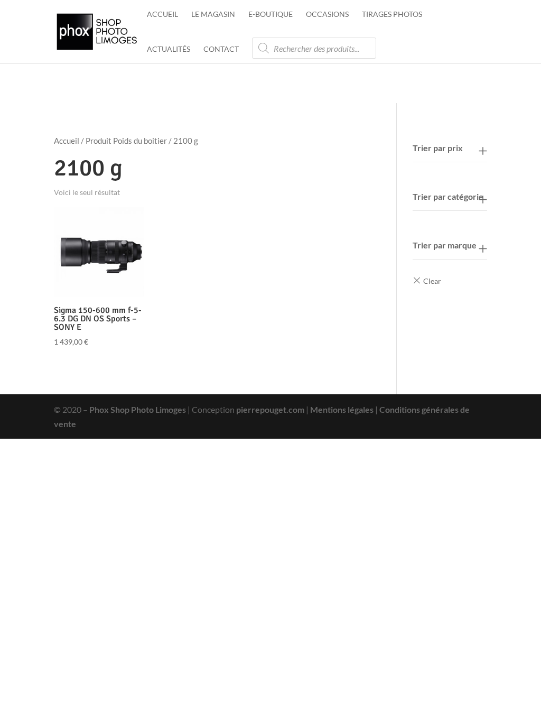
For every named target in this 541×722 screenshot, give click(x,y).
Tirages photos (392, 14)
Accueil (162, 14)
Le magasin (213, 14)
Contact (221, 49)
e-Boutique (270, 14)
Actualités (168, 49)
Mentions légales (342, 409)
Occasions (327, 14)
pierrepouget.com (270, 409)
